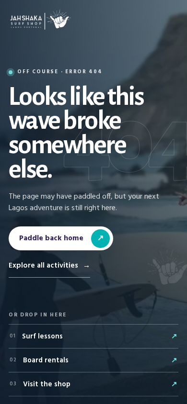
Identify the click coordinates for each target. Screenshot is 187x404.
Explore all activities (49, 265)
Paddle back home (61, 238)
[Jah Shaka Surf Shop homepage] (40, 20)
